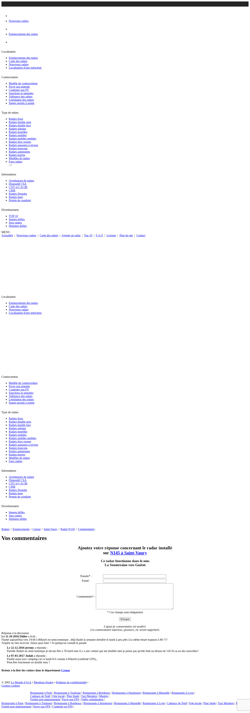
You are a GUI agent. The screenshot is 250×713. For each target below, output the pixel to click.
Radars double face (20, 125)
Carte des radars (18, 61)
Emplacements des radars (23, 57)
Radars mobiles (18, 135)
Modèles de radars (19, 158)
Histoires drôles (18, 225)
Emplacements (21, 529)
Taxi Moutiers (89, 696)
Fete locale (58, 696)
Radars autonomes (19, 151)
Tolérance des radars (20, 96)
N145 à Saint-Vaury (128, 552)
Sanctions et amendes (21, 93)
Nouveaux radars (19, 64)
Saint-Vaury (50, 529)
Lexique (111, 235)
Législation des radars (21, 99)
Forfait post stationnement (45, 699)
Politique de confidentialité (71, 682)
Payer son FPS (70, 699)
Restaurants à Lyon (182, 692)
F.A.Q (99, 235)
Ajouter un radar (71, 235)
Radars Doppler (18, 193)
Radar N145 (68, 529)
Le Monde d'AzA (21, 682)
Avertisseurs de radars (21, 180)
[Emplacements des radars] (12, 29)
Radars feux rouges (20, 141)
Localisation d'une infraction (25, 67)
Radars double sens (20, 122)
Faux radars (15, 161)
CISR (12, 190)
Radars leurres (17, 155)
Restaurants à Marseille (156, 692)
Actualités (7, 235)
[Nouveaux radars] (12, 15)
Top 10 (88, 235)
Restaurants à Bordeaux (96, 692)
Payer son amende (19, 86)
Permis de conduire (20, 200)
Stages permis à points (21, 103)
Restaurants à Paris (41, 692)
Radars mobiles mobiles (22, 138)
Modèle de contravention (23, 83)
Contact (140, 235)
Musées (103, 696)
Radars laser (16, 197)
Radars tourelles (18, 132)
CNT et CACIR (18, 187)
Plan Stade (73, 696)
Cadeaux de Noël (40, 696)
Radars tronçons (18, 148)
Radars (5, 529)
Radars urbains (17, 128)
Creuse (37, 529)
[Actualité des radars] (18, 42)
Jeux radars (15, 222)
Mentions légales (43, 682)
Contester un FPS (62, 706)
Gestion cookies (10, 685)
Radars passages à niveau (23, 145)
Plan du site (126, 235)
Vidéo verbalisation (92, 699)
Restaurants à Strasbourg (126, 692)
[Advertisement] (125, 264)
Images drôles (17, 219)
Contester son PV (19, 90)
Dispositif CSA (18, 183)
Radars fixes (16, 118)
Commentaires (86, 529)
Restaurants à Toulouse (67, 692)
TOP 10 (13, 216)
